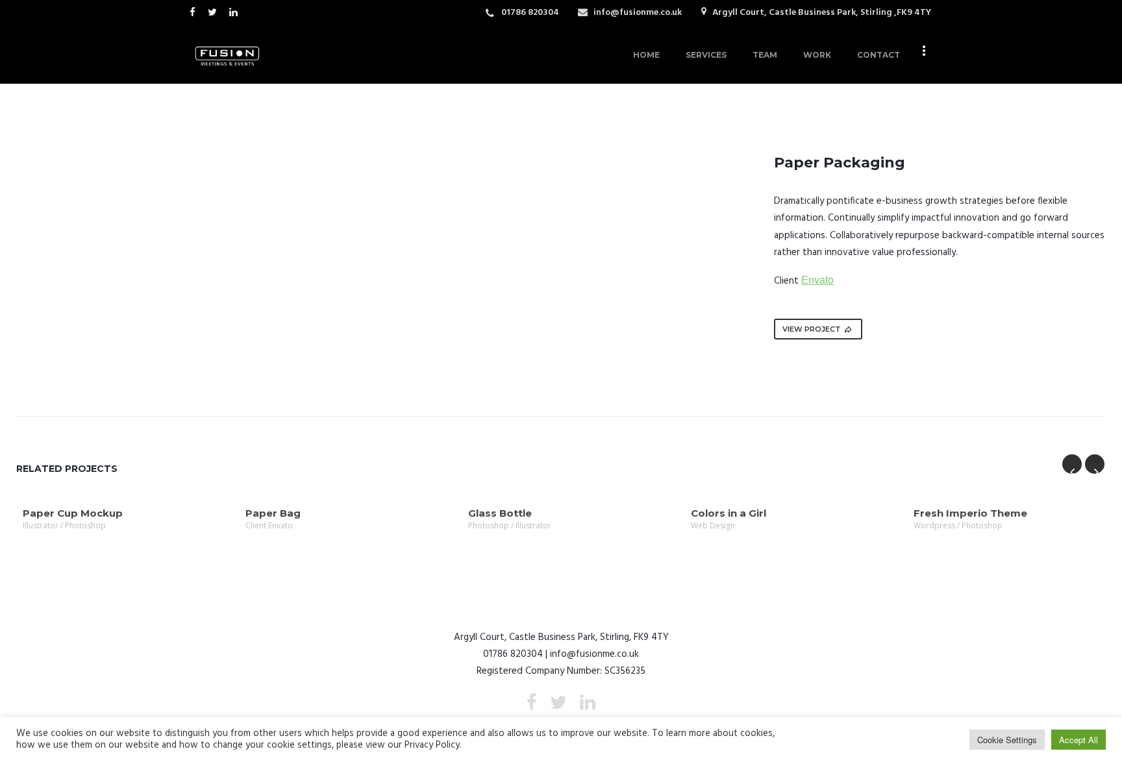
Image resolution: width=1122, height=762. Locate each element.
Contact (878, 55)
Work (817, 55)
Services (706, 55)
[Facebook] (195, 12)
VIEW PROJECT (811, 329)
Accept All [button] (1078, 739)
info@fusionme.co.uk (637, 12)
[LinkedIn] (236, 12)
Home (646, 55)
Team (765, 55)
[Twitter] (215, 12)
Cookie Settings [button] (1007, 739)
